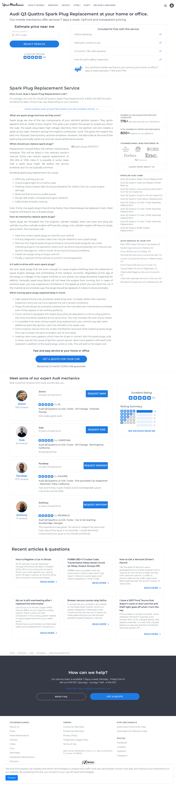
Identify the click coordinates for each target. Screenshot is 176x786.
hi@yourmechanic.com (98, 688)
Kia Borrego (126, 248)
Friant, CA (151, 265)
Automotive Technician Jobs (131, 726)
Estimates (15, 752)
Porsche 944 (126, 255)
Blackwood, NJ (155, 282)
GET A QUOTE (115, 696)
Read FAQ (61, 696)
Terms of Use (69, 744)
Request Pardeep (95, 465)
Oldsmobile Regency (130, 272)
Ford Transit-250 (128, 265)
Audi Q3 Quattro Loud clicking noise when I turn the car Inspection (141, 190)
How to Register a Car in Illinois (33, 559)
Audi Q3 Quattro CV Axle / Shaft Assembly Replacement (140, 204)
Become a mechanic (105, 5)
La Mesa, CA (145, 251)
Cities (12, 744)
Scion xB (124, 251)
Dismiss (12, 778)
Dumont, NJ (155, 278)
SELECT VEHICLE (34, 44)
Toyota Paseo (126, 268)
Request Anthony (95, 504)
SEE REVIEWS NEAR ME (141, 431)
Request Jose (96, 429)
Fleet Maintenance (19, 735)
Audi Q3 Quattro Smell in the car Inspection (141, 195)
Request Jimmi (97, 393)
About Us (14, 726)
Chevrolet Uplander (129, 278)
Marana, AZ (148, 248)
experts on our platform (141, 133)
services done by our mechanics (144, 121)
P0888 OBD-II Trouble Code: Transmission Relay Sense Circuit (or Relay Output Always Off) (86, 562)
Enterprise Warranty (73, 731)
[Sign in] (172, 5)
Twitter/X (121, 751)
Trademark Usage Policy (75, 739)
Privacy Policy (70, 735)
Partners (14, 761)
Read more (47, 582)
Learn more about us (142, 167)
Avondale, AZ (153, 244)
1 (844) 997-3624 (74, 688)
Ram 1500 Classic (128, 244)
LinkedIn (121, 747)
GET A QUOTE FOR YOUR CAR (61, 359)
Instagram (122, 755)
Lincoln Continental (129, 258)
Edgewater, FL (150, 268)
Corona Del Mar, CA (152, 255)
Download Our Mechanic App (132, 731)
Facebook (122, 742)
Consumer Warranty (73, 726)
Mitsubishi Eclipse (129, 282)
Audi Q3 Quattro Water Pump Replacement (141, 179)
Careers (13, 739)
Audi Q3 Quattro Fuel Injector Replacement (141, 199)
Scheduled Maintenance (22, 757)
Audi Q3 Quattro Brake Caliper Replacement (135, 229)
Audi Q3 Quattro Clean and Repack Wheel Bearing (140, 184)
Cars (12, 748)
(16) (44, 57)
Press (12, 731)
